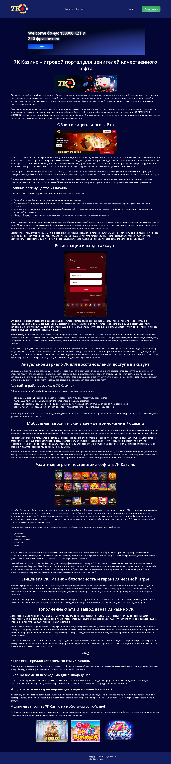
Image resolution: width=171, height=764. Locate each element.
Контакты (80, 9)
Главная (69, 9)
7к (24, 232)
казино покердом (28, 109)
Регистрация (151, 9)
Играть (40, 46)
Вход (130, 9)
